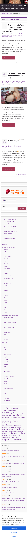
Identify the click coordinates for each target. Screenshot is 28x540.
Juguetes (6, 374)
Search (4, 206)
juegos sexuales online (9, 238)
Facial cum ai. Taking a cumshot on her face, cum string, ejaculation (13, 475)
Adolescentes (18, 33)
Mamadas (6, 290)
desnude (23, 417)
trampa (16, 437)
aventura (14, 410)
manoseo (17, 427)
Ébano (5, 266)
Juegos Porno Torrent (9, 329)
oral (18, 429)
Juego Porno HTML (8, 317)
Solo (5, 307)
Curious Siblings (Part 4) (8, 492)
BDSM (5, 251)
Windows (6, 339)
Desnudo (6, 263)
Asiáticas (6, 249)
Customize (14, 532)
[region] (14, 526)
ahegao (13, 408)
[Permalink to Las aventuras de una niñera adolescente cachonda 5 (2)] (14, 95)
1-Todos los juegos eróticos (9, 219)
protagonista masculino (13, 433)
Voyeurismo (7, 400)
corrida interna (15, 415)
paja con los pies (6, 431)
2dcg (3, 408)
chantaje (21, 413)
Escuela (22, 33)
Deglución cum (5, 81)
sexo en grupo (13, 435)
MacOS (5, 334)
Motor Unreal (7, 337)
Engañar (6, 357)
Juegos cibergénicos (9, 224)
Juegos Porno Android (9, 320)
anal (16, 408)
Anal (5, 347)
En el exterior (7, 268)
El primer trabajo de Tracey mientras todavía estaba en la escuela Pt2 (13, 28)
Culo (5, 261)
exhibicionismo (15, 421)
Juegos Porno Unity (8, 332)
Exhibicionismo (5, 35)
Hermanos (6, 369)
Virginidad (6, 398)
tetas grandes (8, 437)
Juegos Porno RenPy (9, 325)
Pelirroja (6, 295)
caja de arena (14, 413)
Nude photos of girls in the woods (10, 450)
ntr (14, 429)
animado (6, 410)
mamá (10, 427)
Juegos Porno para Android (10, 231)
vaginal (5, 439)
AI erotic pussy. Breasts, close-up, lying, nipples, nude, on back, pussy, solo (14, 508)
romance (6, 435)
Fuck (5, 280)
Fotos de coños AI (8, 278)
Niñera (19, 82)
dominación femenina (6, 419)
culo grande (15, 417)
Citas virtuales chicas (9, 221)
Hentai (5, 288)
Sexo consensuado (16, 147)
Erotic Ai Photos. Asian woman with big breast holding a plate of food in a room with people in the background (13, 500)
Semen (5, 302)
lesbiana (4, 427)
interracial (11, 425)
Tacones (6, 309)
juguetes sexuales (18, 425)
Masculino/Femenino (17, 35)
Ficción (10, 35)
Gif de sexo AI (7, 283)
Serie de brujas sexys (9, 240)
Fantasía (6, 273)
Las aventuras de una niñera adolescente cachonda (16, 75)
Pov (5, 297)
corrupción (6, 417)
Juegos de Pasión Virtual (10, 226)
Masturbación (5, 36)
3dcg (8, 408)
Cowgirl (6, 259)
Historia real (22, 81)
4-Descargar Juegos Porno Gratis (10, 315)
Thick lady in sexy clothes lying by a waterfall (13, 463)
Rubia (5, 300)
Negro (5, 381)
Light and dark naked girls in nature (10, 487)
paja (22, 429)
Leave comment (22, 63)
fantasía (4, 423)
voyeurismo (19, 439)
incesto (5, 425)
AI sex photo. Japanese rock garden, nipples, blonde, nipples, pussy (13, 456)
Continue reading (8, 57)
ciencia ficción (5, 415)
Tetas (5, 312)
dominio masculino (16, 419)
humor (19, 423)
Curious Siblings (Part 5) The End (10, 469)
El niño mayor (16, 140)
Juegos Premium (8, 233)
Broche (22, 80)
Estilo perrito (7, 271)
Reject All (14, 536)
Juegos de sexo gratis (9, 228)
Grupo (5, 285)
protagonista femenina (17, 431)
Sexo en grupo (7, 390)
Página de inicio (4, 13)
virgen (12, 440)
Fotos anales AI (7, 275)
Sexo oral (10, 36)
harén (10, 423)
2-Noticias (4, 244)
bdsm (22, 410)
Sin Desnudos (7, 305)
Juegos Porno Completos (10, 322)
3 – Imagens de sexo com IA (9, 247)
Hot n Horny (6, 33)
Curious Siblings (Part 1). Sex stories (11, 481)
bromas (5, 412)
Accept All (14, 528)
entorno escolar (5, 421)
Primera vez (6, 386)
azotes (18, 410)
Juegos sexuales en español (10, 236)
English (7, 200)
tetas (18, 435)
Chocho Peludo (7, 254)
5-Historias (10, 13)
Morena (6, 292)
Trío (5, 395)
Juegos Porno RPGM (9, 327)
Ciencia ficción (7, 256)
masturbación (7, 429)
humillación (14, 423)
